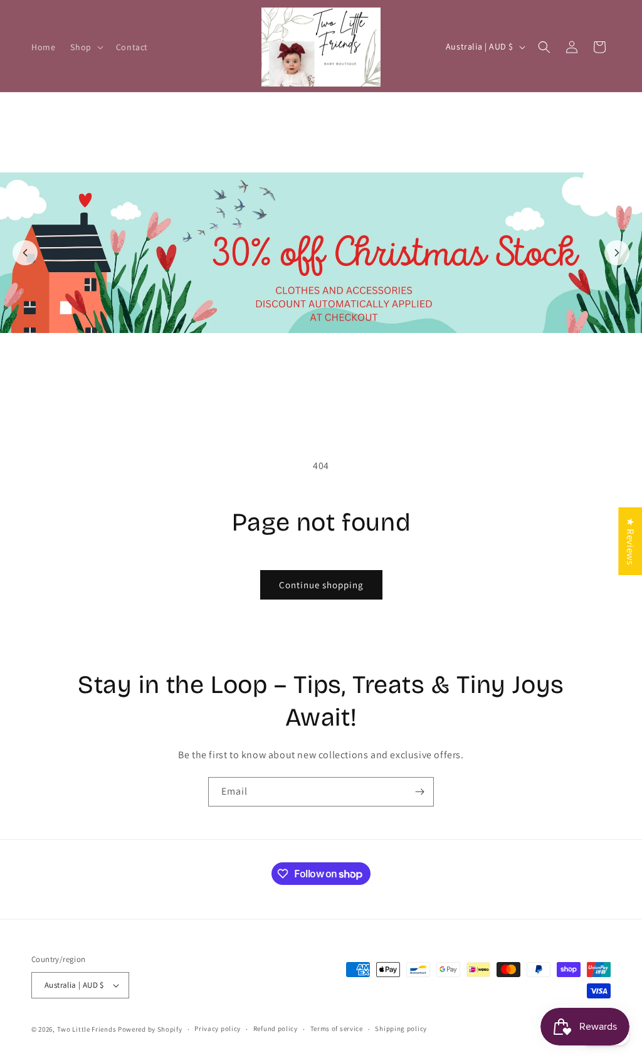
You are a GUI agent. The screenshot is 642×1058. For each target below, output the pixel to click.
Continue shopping (321, 585)
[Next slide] (616, 252)
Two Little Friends (87, 1029)
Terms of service (336, 1028)
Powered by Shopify (150, 1029)
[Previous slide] (25, 252)
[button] (85, 47)
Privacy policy (217, 1028)
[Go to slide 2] (328, 397)
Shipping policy (401, 1028)
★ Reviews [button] (630, 540)
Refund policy (275, 1028)
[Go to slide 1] (314, 397)
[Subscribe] (419, 792)
